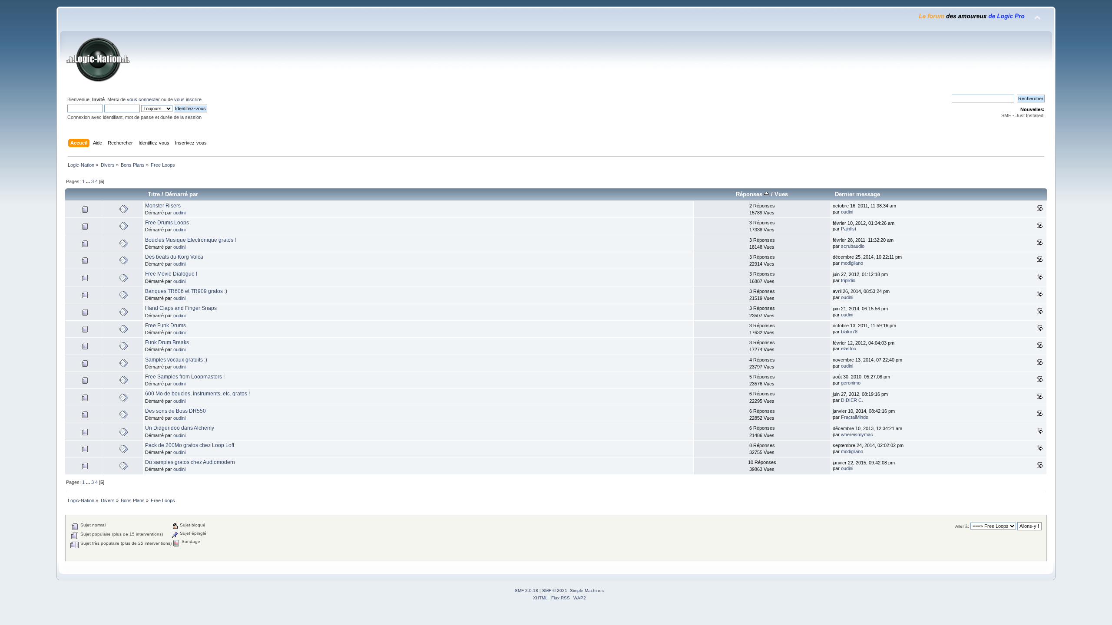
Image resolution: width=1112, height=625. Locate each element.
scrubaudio (852, 246)
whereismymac (857, 434)
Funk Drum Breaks (167, 342)
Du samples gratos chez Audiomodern (190, 462)
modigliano (852, 263)
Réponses (750, 194)
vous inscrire (188, 99)
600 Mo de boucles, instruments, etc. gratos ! (197, 394)
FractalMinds (854, 417)
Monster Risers (163, 206)
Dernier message (857, 194)
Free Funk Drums (165, 325)
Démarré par (181, 194)
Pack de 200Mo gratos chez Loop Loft (189, 445)
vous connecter (143, 99)
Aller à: (962, 526)
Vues (781, 194)
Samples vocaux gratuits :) (176, 360)
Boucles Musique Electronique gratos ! (190, 240)
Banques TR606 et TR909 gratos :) (186, 291)
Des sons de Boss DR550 (175, 411)
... (88, 181)
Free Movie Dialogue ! (171, 274)
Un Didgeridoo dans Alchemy (179, 428)
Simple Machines (587, 590)
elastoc (848, 348)
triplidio (848, 280)
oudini (179, 212)
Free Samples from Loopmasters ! (185, 377)
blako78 (849, 331)
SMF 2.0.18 (526, 590)
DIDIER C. (852, 400)
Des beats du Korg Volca (174, 257)
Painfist (848, 228)
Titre (154, 194)
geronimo (850, 382)
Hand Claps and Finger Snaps (181, 308)
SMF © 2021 (554, 590)
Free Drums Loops (167, 223)
